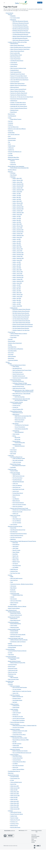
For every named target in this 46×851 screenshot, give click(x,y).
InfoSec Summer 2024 (14, 795)
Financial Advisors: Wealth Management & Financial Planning (23, 541)
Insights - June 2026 (17, 302)
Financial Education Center (13, 657)
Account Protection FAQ (18, 409)
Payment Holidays (14, 470)
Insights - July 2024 (17, 216)
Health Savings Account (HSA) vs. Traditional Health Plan (24, 725)
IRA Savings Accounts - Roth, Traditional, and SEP (23, 390)
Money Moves (11, 358)
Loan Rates (10, 155)
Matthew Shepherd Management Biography (22, 36)
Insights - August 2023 (17, 237)
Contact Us (10, 125)
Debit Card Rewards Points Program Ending (22, 370)
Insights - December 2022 (18, 252)
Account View (13, 527)
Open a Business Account (11, 610)
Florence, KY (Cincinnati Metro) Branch (18, 75)
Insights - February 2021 (18, 294)
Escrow (14, 496)
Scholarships (10, 676)
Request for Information (15, 636)
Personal (7, 362)
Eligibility (10, 643)
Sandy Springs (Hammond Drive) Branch (18, 98)
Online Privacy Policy (14, 335)
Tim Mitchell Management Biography (20, 34)
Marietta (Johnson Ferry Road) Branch (18, 85)
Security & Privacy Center (13, 775)
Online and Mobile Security (16, 782)
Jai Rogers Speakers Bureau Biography (21, 316)
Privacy (32, 839)
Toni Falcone (15, 563)
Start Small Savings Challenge (21, 400)
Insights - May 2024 (17, 220)
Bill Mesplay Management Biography (20, 30)
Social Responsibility (12, 350)
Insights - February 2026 (18, 180)
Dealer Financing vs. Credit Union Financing (22, 691)
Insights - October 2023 (17, 233)
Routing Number (11, 341)
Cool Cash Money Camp (13, 126)
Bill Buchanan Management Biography (21, 23)
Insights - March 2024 (17, 224)
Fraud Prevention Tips (15, 778)
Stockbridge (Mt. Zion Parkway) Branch (18, 106)
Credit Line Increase (17, 462)
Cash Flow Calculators (15, 695)
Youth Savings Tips (16, 395)
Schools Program (11, 666)
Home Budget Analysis (17, 700)
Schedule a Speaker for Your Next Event (21, 330)
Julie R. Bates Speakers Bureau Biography (21, 322)
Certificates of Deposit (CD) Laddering (23, 384)
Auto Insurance (13, 598)
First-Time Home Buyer (17, 477)
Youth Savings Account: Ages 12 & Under (21, 398)
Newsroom (10, 171)
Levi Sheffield (15, 567)
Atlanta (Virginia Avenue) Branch (17, 51)
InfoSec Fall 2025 (13, 799)
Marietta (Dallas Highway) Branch (17, 83)
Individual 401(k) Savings (18, 747)
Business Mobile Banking (15, 623)
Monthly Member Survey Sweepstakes (16, 166)
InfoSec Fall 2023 (13, 789)
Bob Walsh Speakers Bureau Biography (21, 313)
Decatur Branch (13, 66)
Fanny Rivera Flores (17, 565)
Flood (11, 582)
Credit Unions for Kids (12, 670)
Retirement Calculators (15, 749)
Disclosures (10, 130)
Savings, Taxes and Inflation (18, 769)
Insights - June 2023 (17, 241)
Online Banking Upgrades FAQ (21, 428)
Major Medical (13, 587)
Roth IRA (14, 741)
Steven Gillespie (16, 552)
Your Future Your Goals (15, 573)
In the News (12, 173)
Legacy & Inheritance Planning (16, 535)
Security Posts (13, 784)
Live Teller (10, 153)
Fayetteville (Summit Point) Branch (17, 74)
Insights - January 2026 (17, 182)
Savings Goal (15, 767)
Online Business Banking (13, 622)
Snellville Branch (13, 100)
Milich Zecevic (16, 557)
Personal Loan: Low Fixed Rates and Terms (22, 509)
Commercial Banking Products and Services (17, 650)
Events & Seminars (12, 138)
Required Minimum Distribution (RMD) (21, 739)
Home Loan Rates (16, 474)
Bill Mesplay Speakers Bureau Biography (21, 311)
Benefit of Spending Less (18, 696)
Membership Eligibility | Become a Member (17, 606)
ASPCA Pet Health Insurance (16, 578)
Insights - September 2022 (18, 258)
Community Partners (12, 664)
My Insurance (13, 591)
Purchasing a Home (14, 823)
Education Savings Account (18, 386)
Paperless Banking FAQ (20, 442)
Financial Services (9, 13)
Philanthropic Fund (12, 674)
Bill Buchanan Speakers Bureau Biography (21, 309)
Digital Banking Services (18, 412)
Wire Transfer (13, 453)
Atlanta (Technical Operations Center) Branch (19, 49)
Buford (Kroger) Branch (15, 56)
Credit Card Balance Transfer (19, 458)
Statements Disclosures (20, 446)
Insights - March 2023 (17, 246)
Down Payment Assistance (18, 502)
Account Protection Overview (16, 402)
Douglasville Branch (14, 70)
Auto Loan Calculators (15, 686)
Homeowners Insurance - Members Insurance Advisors (21, 584)
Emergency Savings (17, 698)
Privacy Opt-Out (11, 332)
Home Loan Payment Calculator (19, 504)
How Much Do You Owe (18, 716)
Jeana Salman (15, 546)
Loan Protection (13, 524)
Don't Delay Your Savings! (18, 765)
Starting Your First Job (15, 819)
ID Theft (12, 780)
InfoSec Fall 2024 (13, 797)
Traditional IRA (16, 745)
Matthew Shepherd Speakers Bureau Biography (23, 326)
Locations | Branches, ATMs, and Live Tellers (17, 42)
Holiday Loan (15, 513)
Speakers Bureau (13, 307)
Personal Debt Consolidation (19, 720)
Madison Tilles (16, 559)
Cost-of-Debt (15, 710)
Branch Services (11, 114)
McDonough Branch (14, 87)
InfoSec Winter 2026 (14, 805)
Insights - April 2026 (17, 298)
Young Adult (10, 354)
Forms (9, 144)
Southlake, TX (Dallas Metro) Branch (18, 102)
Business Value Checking (15, 613)
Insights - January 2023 (17, 250)
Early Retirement (13, 531)
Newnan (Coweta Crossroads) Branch (18, 89)
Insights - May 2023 (17, 243)
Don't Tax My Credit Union (14, 134)
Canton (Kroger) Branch (15, 58)
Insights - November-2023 (18, 231)
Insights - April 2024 (17, 222)
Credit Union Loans (12, 469)
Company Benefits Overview (14, 629)
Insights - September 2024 (18, 212)
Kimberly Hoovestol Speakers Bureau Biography (23, 324)
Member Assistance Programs (14, 661)
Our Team (10, 652)
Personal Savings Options (15, 379)
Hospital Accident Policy (18, 595)
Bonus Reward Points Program (19, 465)
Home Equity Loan (16, 487)
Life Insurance (13, 586)
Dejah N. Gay (15, 556)
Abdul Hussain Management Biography (21, 40)
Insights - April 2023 (17, 245)
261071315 (9, 830)
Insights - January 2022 (17, 273)
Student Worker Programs (15, 119)
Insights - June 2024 (17, 218)
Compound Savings (17, 759)
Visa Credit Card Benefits (18, 460)
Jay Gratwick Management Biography (21, 26)
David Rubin (15, 554)
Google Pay (12, 162)
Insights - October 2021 (17, 279)
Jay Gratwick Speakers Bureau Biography (21, 320)
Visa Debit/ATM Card (17, 368)
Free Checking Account (17, 372)
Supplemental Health (14, 593)
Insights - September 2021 (18, 281)
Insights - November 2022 (18, 254)
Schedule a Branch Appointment (15, 343)
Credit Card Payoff (17, 712)
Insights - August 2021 (17, 283)
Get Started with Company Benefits (17, 634)
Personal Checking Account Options (18, 365)
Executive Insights (12, 140)
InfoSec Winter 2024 (14, 791)
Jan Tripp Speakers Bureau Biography (20, 318)
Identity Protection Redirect (14, 608)
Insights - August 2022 (17, 260)
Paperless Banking (16, 441)
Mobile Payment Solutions (13, 159)
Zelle (14, 447)
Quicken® (10, 339)
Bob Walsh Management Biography (20, 38)
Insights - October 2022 (17, 256)
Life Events (10, 810)
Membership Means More (13, 157)
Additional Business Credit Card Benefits (18, 639)
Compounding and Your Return (19, 734)
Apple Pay (12, 160)
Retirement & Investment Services (15, 526)
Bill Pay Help (17, 439)
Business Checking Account (16, 615)
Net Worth (15, 702)
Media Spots (10, 773)
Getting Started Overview (15, 812)
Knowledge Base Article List (14, 771)
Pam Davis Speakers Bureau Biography (21, 328)
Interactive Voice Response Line (14, 151)
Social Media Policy (12, 346)
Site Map (10, 345)
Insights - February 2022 (18, 271)
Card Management (12, 115)
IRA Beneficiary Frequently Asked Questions (24, 391)
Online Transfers (16, 434)
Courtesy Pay (15, 407)
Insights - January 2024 (17, 227)
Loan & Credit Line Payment (19, 718)
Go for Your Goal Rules (20, 396)
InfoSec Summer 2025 (14, 808)
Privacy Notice (13, 337)
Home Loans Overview (15, 472)
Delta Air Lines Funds (12, 672)
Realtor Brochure (16, 500)
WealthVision (13, 539)
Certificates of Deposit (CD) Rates (20, 383)
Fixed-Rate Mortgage (17, 479)
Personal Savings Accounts (18, 381)
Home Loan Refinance (17, 485)
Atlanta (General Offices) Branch (17, 45)
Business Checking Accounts (14, 611)
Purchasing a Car (14, 821)
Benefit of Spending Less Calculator (20, 750)
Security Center (34, 837)
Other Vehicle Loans (17, 518)
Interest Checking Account (18, 374)
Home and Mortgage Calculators (17, 722)
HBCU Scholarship (14, 677)
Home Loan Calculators (17, 506)
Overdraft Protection (17, 403)
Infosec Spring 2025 (14, 807)
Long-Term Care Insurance (15, 537)
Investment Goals (14, 571)
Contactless (10, 123)
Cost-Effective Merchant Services (15, 645)
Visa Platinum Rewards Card (16, 456)
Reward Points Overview (15, 464)
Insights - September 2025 (18, 189)
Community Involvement (11, 656)
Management (13, 19)
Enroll (9, 136)
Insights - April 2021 (17, 290)
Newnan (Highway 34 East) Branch (17, 91)
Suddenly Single (13, 816)
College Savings (16, 705)
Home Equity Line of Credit (18, 489)
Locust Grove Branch (14, 81)
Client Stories (11, 654)
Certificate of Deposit (17, 732)
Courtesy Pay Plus (16, 405)
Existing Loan (15, 714)
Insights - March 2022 (17, 269)
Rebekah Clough (16, 561)
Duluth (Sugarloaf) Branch (15, 72)
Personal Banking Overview (16, 411)
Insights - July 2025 (17, 193)
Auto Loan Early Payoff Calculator (20, 687)
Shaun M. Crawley (16, 550)
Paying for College (14, 817)
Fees (9, 142)
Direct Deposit (13, 449)
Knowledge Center (10, 681)
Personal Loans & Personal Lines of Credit (19, 508)
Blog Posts (10, 682)
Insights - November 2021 (18, 277)
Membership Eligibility (35, 836)
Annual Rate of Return (17, 756)
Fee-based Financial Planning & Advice (18, 533)
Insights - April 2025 (17, 199)
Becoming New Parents (15, 827)
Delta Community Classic (13, 679)
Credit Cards (11, 455)
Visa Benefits (13, 467)
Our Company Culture (15, 17)
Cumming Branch (14, 64)
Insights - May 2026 (17, 300)
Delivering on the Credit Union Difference (17, 128)
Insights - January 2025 (17, 205)
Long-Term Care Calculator (18, 727)
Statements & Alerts (17, 444)
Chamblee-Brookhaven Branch (16, 60)
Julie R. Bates (15, 548)
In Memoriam (11, 147)
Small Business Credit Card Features (18, 641)
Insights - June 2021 (17, 286)
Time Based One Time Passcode (21, 425)
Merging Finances (14, 825)
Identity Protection (14, 602)
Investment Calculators (15, 729)
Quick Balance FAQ (19, 421)
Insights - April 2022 (17, 267)
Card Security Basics (14, 776)
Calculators (10, 684)
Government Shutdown (13, 360)
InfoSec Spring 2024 (14, 793)
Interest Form (13, 659)
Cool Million (15, 763)
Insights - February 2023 (18, 248)
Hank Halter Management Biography (20, 21)
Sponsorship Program (12, 668)
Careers (9, 117)
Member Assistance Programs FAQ (17, 662)
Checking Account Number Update (20, 377)
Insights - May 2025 (17, 197)
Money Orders (13, 451)
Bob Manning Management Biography (21, 28)
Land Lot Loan (16, 491)
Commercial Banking (10, 649)
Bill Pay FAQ (17, 437)
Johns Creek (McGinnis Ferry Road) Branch (19, 79)
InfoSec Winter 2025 (14, 803)
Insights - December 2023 (18, 229)
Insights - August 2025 (17, 191)
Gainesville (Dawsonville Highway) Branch (19, 77)
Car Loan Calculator (17, 522)
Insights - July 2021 (17, 285)
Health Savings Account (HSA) (19, 388)
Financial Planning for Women (16, 814)
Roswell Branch (13, 112)
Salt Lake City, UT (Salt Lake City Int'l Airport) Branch (21, 96)
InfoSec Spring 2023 (14, 786)
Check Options (16, 366)
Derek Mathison (16, 544)
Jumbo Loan (15, 483)
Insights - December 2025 (18, 184)
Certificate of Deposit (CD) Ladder (20, 730)
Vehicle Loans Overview (15, 515)
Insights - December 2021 (18, 275)
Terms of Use (11, 352)
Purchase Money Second (18, 493)
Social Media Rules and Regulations (15, 348)
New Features (15, 423)
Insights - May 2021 (17, 288)
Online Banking (16, 430)
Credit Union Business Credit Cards (15, 638)
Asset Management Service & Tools (17, 529)
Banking (10, 363)
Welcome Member (12, 356)
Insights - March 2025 (17, 201)
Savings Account (13, 618)
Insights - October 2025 (17, 187)
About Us (10, 14)
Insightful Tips (11, 149)
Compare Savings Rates (18, 757)
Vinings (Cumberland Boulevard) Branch (18, 108)
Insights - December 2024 (18, 206)
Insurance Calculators (14, 724)
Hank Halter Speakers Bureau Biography (21, 315)
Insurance (10, 575)
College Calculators (14, 704)
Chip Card (10, 121)
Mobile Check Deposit (19, 419)
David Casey (15, 542)
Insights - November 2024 (18, 208)
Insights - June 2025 (17, 195)
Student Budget (16, 707)
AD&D (11, 576)
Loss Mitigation (16, 498)
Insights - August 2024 (17, 214)
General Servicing (16, 495)
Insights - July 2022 (17, 262)
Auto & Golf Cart (14, 580)
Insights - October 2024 (17, 210)
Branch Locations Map (15, 53)
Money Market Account (15, 620)
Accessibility (12, 15)
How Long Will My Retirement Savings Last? (22, 752)
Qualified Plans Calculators (16, 736)
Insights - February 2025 (18, 203)
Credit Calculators (14, 709)
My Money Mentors (12, 169)
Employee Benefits (14, 630)
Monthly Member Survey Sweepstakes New (19, 167)
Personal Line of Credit (17, 511)
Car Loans (15, 516)
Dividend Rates (11, 132)
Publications (12, 176)
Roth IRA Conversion (17, 743)
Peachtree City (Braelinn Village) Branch (18, 93)
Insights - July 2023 (17, 239)
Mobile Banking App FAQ (20, 417)
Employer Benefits (14, 632)
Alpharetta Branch (14, 43)
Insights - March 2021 (17, 292)
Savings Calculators (14, 754)
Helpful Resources (14, 569)
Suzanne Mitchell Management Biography (21, 32)
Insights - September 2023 (18, 235)
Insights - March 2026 (17, 178)
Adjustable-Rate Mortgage (18, 481)
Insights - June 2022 (17, 264)
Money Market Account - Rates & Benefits (21, 393)
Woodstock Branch (14, 110)
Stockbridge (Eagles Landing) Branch (18, 104)
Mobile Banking (16, 414)
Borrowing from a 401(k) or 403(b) (20, 737)
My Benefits (12, 589)
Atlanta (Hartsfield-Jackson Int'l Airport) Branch (20, 47)
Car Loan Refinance (17, 520)
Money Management (19, 432)
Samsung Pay (13, 164)
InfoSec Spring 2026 (14, 801)
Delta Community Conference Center (18, 68)
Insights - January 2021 (17, 296)
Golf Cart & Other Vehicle (15, 600)
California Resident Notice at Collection (18, 333)
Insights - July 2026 (17, 304)
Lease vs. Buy (15, 693)
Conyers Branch (13, 62)
